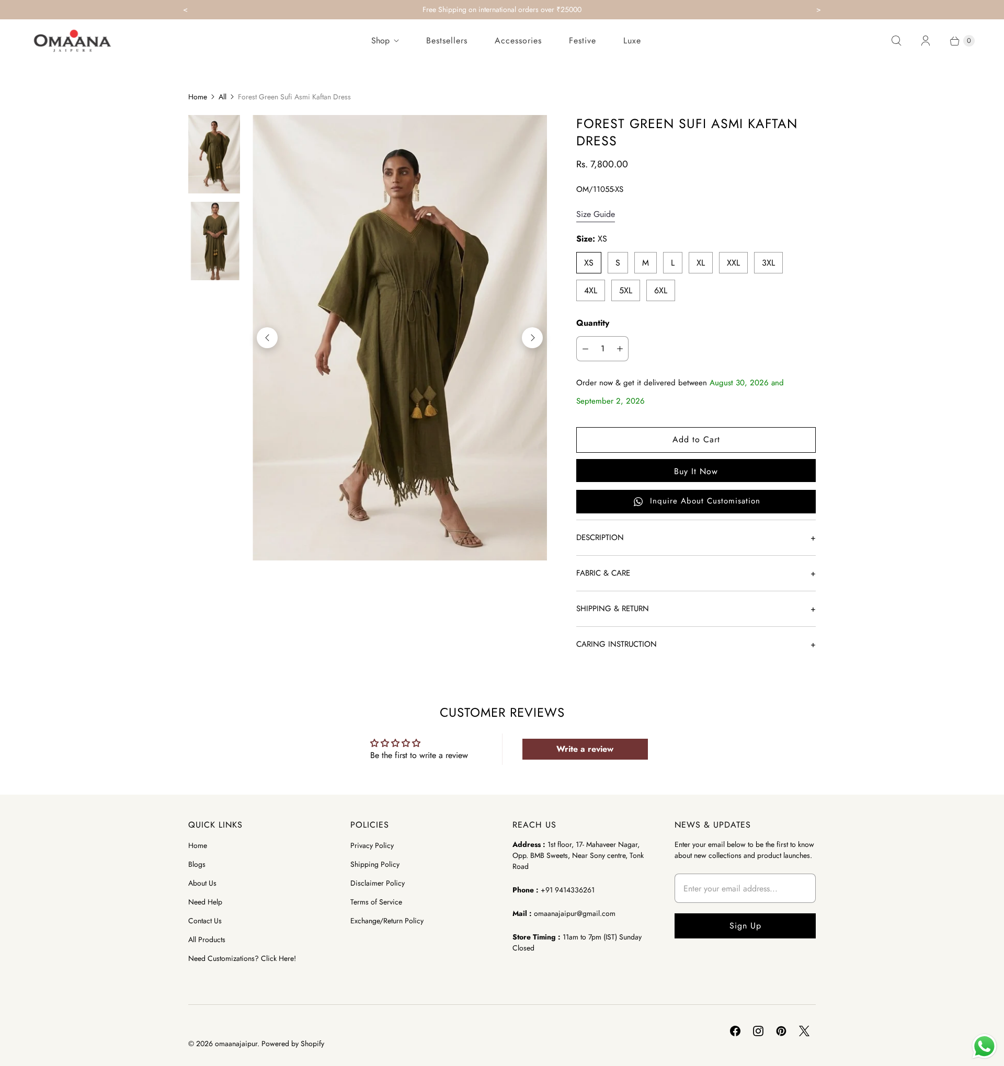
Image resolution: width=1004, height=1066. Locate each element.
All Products (206, 939)
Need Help (205, 902)
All (222, 96)
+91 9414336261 (568, 890)
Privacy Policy (372, 845)
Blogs (197, 864)
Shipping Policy (375, 864)
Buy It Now (696, 471)
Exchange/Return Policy (387, 920)
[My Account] (925, 40)
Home (197, 96)
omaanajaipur (236, 1043)
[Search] (896, 40)
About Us (202, 883)
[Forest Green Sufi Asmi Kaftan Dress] (400, 337)
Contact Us (205, 920)
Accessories (518, 41)
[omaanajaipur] (72, 40)
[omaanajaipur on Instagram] (758, 1031)
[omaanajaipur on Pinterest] (781, 1031)
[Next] (532, 337)
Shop (380, 41)
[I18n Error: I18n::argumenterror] (214, 154)
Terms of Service (376, 902)
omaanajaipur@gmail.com (574, 913)
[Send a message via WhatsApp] (984, 1046)
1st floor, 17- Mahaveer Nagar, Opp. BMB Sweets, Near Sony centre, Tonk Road (578, 855)
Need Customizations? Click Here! (242, 958)
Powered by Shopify (292, 1043)
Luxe (632, 41)
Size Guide (595, 215)
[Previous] (267, 337)
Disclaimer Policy (377, 883)
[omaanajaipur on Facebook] (735, 1031)
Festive (582, 41)
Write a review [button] (584, 749)
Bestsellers (446, 41)
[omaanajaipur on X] (804, 1031)
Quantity (592, 323)
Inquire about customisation (705, 501)
